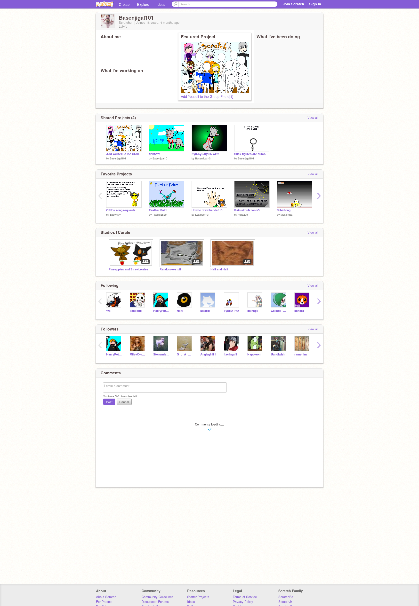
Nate (180, 311)
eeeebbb (136, 311)
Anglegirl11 (208, 354)
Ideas (161, 4)
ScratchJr (285, 601)
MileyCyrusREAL (138, 354)
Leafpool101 (202, 214)
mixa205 (243, 214)
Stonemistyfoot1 (161, 354)
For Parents (104, 601)
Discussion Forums (155, 601)
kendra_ (300, 311)
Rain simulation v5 (247, 210)
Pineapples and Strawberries (128, 269)
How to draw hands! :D (207, 210)
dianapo (252, 311)
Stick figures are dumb (250, 154)
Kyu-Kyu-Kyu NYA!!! (205, 154)
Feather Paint (158, 210)
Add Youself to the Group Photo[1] (207, 96)
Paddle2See (160, 214)
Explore (143, 4)
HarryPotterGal (161, 311)
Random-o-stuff (170, 269)
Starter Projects (198, 596)
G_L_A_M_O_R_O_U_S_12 (185, 354)
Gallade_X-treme (279, 311)
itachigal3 (230, 354)
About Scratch (106, 596)
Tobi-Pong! (284, 210)
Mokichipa (286, 214)
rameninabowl (302, 354)
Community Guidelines (157, 596)
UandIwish (278, 354)
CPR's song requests (121, 210)
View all (312, 117)
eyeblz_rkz (231, 311)
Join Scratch (293, 4)
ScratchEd (285, 596)
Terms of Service (245, 596)
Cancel (124, 402)
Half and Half (219, 269)
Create (124, 4)
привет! (154, 154)
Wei (108, 311)
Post (109, 402)
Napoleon (253, 354)
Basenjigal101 (118, 158)
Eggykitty (115, 214)
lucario (205, 311)
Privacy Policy (243, 601)
